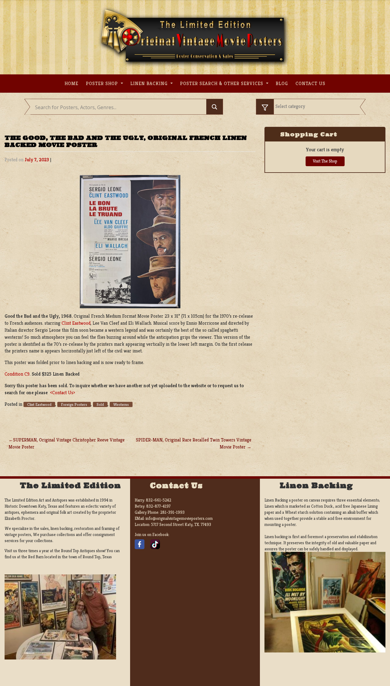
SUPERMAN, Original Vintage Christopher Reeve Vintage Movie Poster (67, 443)
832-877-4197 (158, 506)
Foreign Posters (74, 404)
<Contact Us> (62, 392)
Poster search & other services (222, 83)
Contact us (310, 83)
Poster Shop (102, 83)
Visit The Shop (325, 161)
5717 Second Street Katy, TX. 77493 (181, 524)
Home (71, 83)
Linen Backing (149, 83)
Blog (282, 83)
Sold (100, 404)
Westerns (121, 404)
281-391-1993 (172, 512)
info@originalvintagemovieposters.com (179, 518)
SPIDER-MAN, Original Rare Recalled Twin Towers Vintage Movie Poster (193, 443)
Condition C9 (17, 374)
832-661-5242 (158, 500)
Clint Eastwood (76, 323)
